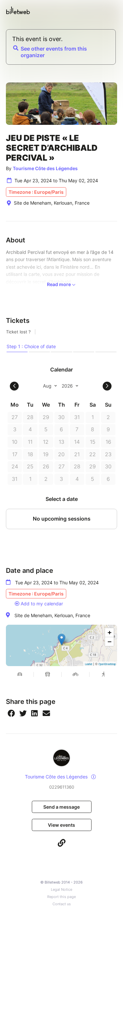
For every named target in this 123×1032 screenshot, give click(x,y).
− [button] (110, 641)
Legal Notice (61, 889)
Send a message (61, 807)
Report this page (61, 897)
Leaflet (88, 664)
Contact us (61, 904)
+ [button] (110, 632)
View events (61, 825)
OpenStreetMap (107, 664)
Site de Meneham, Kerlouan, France (52, 615)
